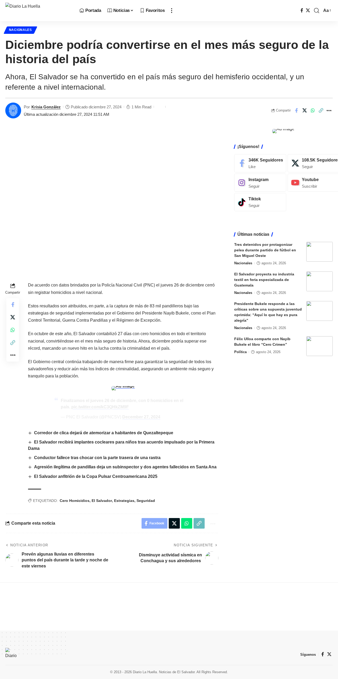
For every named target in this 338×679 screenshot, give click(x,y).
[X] (307, 10)
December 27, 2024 (141, 417)
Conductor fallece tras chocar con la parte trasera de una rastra (98, 457)
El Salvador (102, 500)
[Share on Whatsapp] (312, 110)
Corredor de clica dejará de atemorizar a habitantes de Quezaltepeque (104, 433)
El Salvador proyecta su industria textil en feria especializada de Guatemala (264, 279)
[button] (171, 10)
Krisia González (46, 107)
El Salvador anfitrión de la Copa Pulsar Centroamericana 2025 (95, 476)
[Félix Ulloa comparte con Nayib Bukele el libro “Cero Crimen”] (319, 346)
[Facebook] (301, 10)
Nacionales (20, 29)
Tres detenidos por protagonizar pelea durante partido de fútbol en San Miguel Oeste (265, 250)
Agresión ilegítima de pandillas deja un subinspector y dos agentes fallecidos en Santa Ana (125, 467)
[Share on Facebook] (296, 110)
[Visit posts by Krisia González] (13, 110)
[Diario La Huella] (38, 11)
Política (240, 352)
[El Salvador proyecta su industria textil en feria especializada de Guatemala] (319, 281)
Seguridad (146, 500)
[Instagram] (260, 182)
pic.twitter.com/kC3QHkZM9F (100, 407)
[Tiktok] (260, 202)
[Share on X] (304, 110)
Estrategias (124, 500)
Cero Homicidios (75, 500)
